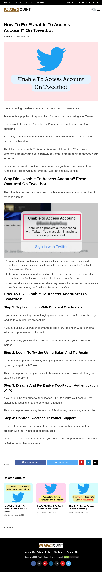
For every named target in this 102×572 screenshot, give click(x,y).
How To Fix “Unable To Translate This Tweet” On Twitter (15, 508)
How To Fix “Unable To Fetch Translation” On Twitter (49, 507)
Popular (9, 528)
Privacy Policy (29, 2)
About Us (7, 2)
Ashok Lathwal (10, 36)
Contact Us (17, 2)
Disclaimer (40, 2)
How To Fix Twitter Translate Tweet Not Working (82, 507)
